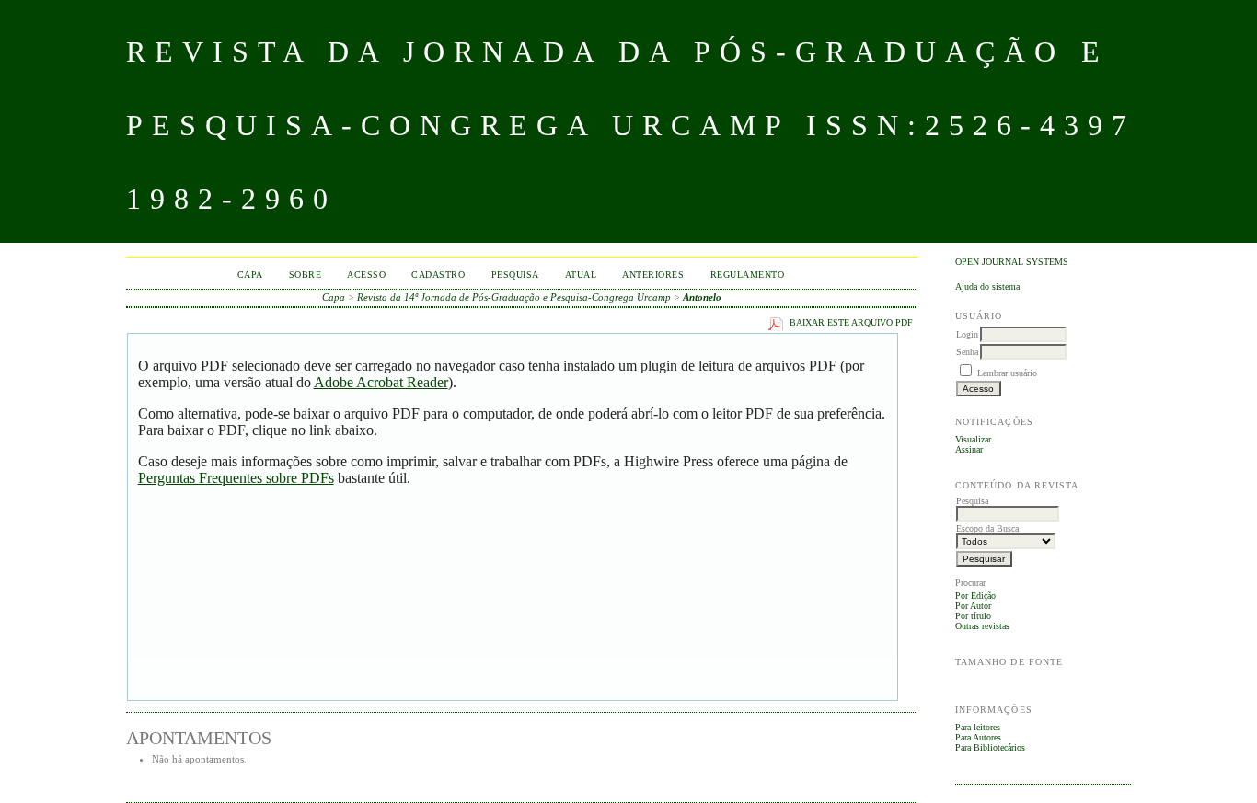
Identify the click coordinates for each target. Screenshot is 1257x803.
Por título (973, 616)
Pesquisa (515, 275)
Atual (581, 275)
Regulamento (747, 275)
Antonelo (702, 297)
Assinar (969, 449)
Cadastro (438, 275)
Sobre (305, 275)
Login (967, 334)
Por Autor (973, 606)
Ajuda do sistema (987, 286)
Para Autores (978, 737)
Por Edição (975, 596)
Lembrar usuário (1007, 373)
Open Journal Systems (1011, 262)
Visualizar (973, 439)
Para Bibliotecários (990, 747)
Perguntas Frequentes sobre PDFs (236, 478)
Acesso (366, 275)
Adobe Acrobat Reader (381, 382)
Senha (967, 352)
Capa (250, 275)
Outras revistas (982, 626)
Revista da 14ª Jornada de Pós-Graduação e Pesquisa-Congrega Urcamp (514, 297)
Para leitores (977, 727)
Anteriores (653, 275)
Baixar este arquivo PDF (851, 322)
